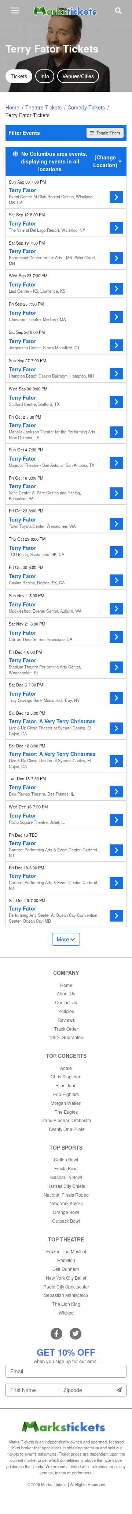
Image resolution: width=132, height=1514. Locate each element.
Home (66, 985)
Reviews (66, 1020)
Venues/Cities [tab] (78, 76)
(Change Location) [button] (105, 161)
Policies (66, 1011)
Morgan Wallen (66, 1103)
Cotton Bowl (66, 1159)
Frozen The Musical (66, 1251)
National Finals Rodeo (66, 1195)
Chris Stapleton (66, 1076)
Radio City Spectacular (66, 1286)
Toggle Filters (107, 133)
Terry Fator (22, 190)
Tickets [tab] (19, 76)
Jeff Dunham (66, 1269)
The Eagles (66, 1112)
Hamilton (66, 1260)
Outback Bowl (66, 1221)
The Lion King (66, 1304)
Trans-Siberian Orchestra (66, 1120)
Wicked (66, 1312)
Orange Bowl (66, 1212)
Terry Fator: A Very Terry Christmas (52, 721)
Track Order (66, 1028)
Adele (66, 1068)
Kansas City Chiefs (66, 1186)
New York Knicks (66, 1203)
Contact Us (66, 1002)
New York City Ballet (66, 1278)
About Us (66, 993)
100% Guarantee (66, 1037)
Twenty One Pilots (66, 1129)
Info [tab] (44, 76)
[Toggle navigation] (15, 10)
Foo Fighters (66, 1094)
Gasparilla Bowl (66, 1177)
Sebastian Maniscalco (66, 1295)
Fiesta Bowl (66, 1168)
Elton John (66, 1085)
